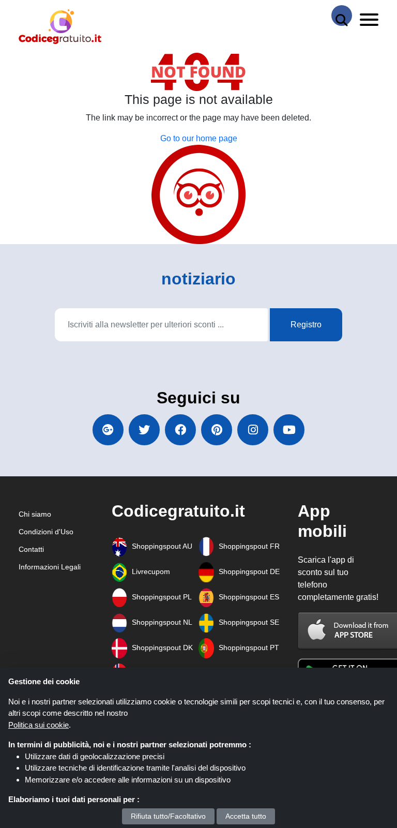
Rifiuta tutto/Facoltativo (168, 816)
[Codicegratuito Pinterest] (216, 429)
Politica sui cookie (38, 724)
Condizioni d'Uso (46, 532)
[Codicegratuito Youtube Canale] (288, 429)
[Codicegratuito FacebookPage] (180, 429)
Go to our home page (198, 138)
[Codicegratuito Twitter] (144, 429)
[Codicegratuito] (60, 26)
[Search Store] (341, 15)
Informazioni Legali (50, 567)
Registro (306, 324)
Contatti (31, 549)
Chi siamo (35, 514)
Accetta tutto (245, 816)
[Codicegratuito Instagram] (252, 429)
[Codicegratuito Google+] (108, 429)
